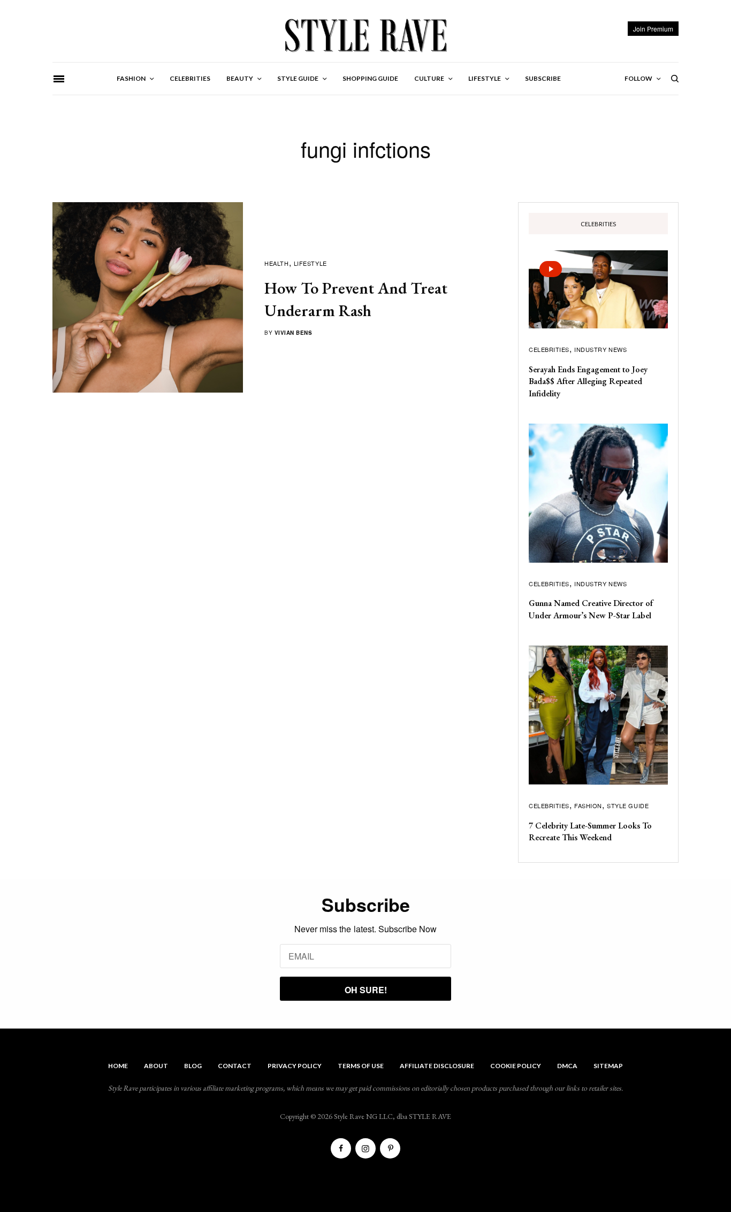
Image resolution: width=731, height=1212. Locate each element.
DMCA (567, 1066)
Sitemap (608, 1066)
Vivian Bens (294, 332)
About (156, 1066)
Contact (235, 1066)
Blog (193, 1066)
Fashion (588, 805)
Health (276, 263)
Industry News (600, 349)
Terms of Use (361, 1066)
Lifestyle (310, 263)
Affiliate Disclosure (437, 1066)
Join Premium (653, 28)
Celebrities (549, 349)
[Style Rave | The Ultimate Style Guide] (365, 34)
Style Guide (628, 805)
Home (118, 1066)
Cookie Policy (515, 1066)
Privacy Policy (295, 1066)
